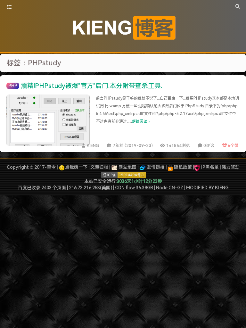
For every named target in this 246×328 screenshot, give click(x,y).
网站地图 (127, 167)
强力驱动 (231, 167)
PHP (12, 85)
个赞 (233, 145)
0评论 (208, 145)
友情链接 (155, 167)
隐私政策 (182, 167)
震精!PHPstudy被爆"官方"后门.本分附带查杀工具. (91, 86)
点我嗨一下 (76, 167)
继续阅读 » (141, 121)
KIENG (93, 145)
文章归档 (99, 167)
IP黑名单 (210, 167)
